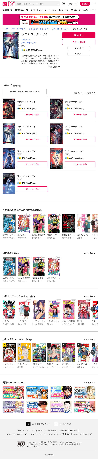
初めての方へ (23, 430)
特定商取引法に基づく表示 (79, 434)
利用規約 (73, 430)
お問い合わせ (51, 430)
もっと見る (88, 253)
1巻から (79, 93)
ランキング (37, 10)
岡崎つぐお (25, 39)
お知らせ (63, 430)
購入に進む (78, 35)
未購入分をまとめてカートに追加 (26, 91)
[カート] (64, 3)
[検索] (57, 3)
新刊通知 (80, 48)
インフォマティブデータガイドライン (45, 434)
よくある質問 (37, 430)
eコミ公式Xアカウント (38, 424)
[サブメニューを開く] (93, 3)
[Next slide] (92, 222)
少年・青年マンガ (28, 43)
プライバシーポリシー (16, 434)
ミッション (51, 10)
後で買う (80, 54)
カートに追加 (80, 42)
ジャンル (64, 10)
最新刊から (91, 93)
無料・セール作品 (81, 10)
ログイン (72, 4)
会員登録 (85, 4)
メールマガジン (65, 424)
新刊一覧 (8, 10)
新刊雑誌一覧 (22, 10)
